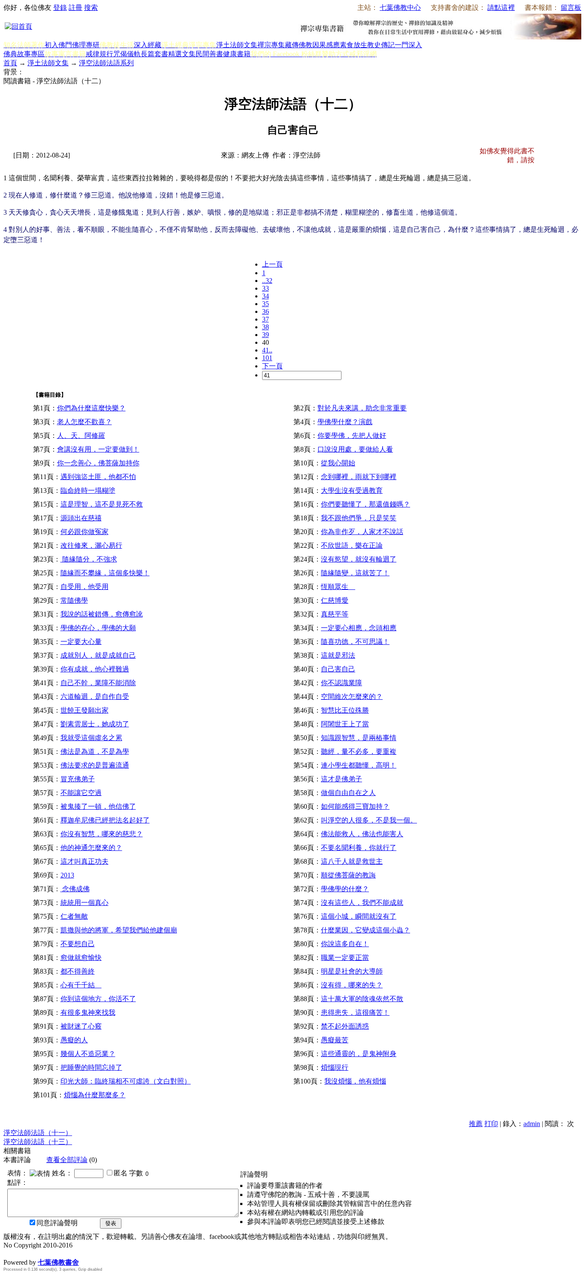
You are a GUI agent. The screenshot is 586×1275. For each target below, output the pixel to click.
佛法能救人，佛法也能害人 (362, 834)
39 (265, 334)
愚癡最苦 (334, 1040)
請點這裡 (501, 7)
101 (267, 357)
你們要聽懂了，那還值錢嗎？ (365, 504)
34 (265, 296)
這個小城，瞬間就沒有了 (358, 916)
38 (265, 327)
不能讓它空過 (81, 792)
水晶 (10, 1253)
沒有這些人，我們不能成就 (362, 902)
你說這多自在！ (345, 943)
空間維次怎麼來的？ (352, 696)
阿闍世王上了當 (345, 724)
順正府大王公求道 (46, 1253)
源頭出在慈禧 (81, 518)
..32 (267, 280)
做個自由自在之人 (348, 792)
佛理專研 (86, 45)
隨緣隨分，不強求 (88, 559)
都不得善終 (77, 971)
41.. (267, 350)
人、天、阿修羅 (81, 435)
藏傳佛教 (298, 45)
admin (531, 1123)
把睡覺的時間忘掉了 (91, 1067)
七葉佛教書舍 (58, 1262)
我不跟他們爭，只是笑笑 (358, 518)
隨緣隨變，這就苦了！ (355, 573)
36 (265, 311)
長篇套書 (154, 54)
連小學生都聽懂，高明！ (358, 765)
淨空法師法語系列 (106, 63)
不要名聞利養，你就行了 (358, 847)
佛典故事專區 (24, 54)
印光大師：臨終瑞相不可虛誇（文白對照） (125, 1081)
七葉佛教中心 (400, 7)
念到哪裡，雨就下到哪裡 (358, 476)
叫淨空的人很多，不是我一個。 (369, 820)
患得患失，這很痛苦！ (355, 1012)
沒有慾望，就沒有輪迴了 (358, 559)
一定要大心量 (81, 641)
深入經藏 (147, 45)
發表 (110, 1223)
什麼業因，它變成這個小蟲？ (365, 930)
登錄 (60, 7)
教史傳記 (381, 45)
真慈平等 (334, 614)
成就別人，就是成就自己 (98, 655)
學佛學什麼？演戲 (344, 421)
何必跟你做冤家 (84, 531)
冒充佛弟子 (77, 779)
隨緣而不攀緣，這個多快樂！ (105, 573)
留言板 (571, 7)
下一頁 (272, 366)
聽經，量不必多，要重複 (358, 751)
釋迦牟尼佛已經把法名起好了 (105, 820)
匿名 (120, 1173)
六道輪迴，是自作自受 (94, 696)
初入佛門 (58, 45)
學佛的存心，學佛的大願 (98, 627)
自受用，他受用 (84, 586)
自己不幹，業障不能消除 (98, 682)
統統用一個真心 (84, 902)
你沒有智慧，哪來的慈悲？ (101, 834)
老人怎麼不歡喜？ (84, 421)
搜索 (91, 7)
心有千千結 (81, 985)
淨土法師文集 (236, 45)
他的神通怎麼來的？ (91, 847)
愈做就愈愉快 (81, 957)
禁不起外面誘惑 (345, 1026)
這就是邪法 (338, 655)
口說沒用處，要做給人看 (355, 449)
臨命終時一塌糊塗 (87, 490)
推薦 (476, 1123)
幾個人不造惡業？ (87, 1053)
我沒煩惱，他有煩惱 (355, 1081)
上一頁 (272, 264)
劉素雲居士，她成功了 (94, 724)
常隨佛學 (74, 600)
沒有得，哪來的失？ (352, 985)
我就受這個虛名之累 (91, 737)
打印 (491, 1123)
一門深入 (408, 45)
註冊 (75, 7)
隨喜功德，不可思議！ (355, 641)
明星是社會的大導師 (352, 971)
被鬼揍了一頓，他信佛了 (98, 806)
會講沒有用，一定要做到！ (98, 449)
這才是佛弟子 (341, 779)
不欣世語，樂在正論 (352, 545)
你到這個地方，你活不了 (98, 998)
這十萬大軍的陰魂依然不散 (362, 998)
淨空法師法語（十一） (37, 1132)
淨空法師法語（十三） (37, 1141)
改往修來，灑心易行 (91, 545)
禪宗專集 (271, 45)
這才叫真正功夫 (84, 861)
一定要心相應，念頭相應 (358, 627)
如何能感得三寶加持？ (355, 806)
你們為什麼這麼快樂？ (91, 408)
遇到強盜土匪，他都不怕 (98, 476)
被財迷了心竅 (81, 1026)
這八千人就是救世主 (352, 861)
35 (265, 303)
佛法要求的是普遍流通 (94, 765)
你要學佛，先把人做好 (351, 435)
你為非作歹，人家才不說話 (362, 531)
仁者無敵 (74, 916)
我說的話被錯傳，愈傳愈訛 (101, 614)
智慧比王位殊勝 (345, 710)
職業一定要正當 (345, 957)
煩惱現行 (334, 1067)
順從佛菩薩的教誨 (348, 875)
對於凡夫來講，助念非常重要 (362, 408)
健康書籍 (237, 54)
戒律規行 (99, 54)
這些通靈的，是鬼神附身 (358, 1053)
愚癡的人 (74, 1040)
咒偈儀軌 (127, 54)
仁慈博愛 (334, 600)
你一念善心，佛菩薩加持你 (98, 463)
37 (265, 319)
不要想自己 (77, 943)
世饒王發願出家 (84, 710)
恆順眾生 (338, 586)
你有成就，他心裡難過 (94, 669)
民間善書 (209, 54)
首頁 (10, 63)
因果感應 (326, 45)
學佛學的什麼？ (345, 888)
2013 (67, 875)
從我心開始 (338, 463)
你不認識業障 (341, 682)
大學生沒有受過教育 (352, 490)
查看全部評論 (67, 1159)
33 (265, 288)
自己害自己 (338, 669)
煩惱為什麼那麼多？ (95, 1095)
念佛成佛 (75, 888)
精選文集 (182, 54)
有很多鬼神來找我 (87, 1012)
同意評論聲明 (57, 1222)
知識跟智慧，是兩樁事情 (358, 737)
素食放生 (353, 45)
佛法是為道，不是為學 (94, 751)
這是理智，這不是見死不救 (101, 504)
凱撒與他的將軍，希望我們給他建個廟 (118, 930)
